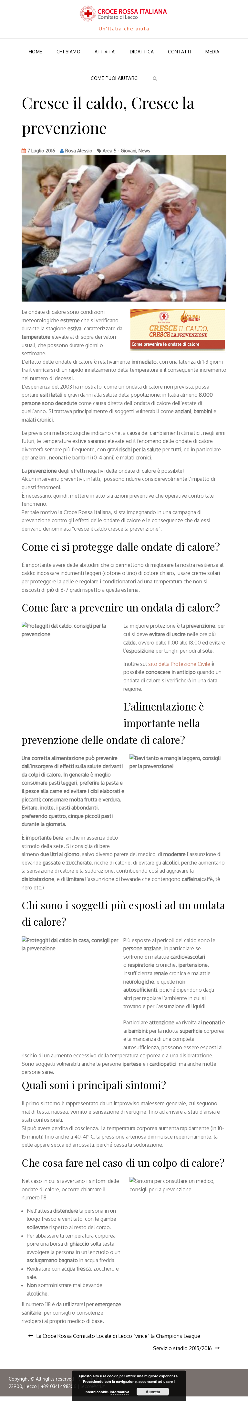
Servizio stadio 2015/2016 (182, 1348)
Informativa (119, 1391)
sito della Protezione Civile (179, 664)
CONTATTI (179, 51)
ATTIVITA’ (105, 51)
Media (212, 51)
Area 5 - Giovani (119, 150)
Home (35, 51)
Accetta (153, 1391)
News (144, 150)
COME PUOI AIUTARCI (115, 78)
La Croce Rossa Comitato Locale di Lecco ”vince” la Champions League (118, 1336)
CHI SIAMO (69, 51)
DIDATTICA (142, 51)
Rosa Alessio (78, 150)
